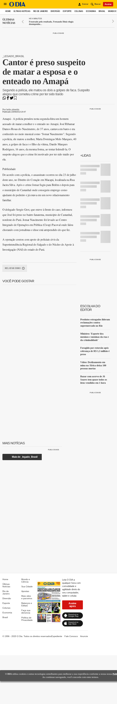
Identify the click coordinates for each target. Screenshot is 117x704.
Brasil (102, 11)
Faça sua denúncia (25, 611)
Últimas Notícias (21, 11)
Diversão (55, 11)
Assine (108, 4)
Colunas (78, 11)
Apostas (25, 591)
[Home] (17, 5)
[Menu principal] (5, 4)
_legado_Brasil (13, 56)
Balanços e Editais (26, 604)
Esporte (67, 11)
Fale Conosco (71, 636)
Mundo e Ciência (25, 580)
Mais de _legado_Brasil (24, 457)
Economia (91, 11)
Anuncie (84, 636)
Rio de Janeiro (40, 11)
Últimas (8, 21)
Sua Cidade (27, 586)
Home (8, 11)
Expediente (56, 636)
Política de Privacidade (27, 618)
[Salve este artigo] (15, 99)
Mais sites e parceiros (26, 597)
